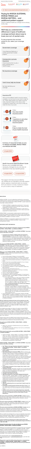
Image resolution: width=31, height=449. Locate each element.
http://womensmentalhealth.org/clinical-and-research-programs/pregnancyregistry (17, 284)
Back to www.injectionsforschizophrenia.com (16, 10)
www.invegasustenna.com (16, 436)
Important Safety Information (7, 1)
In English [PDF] (8, 151)
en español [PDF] (20, 173)
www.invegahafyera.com (17, 435)
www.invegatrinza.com (5, 436)
